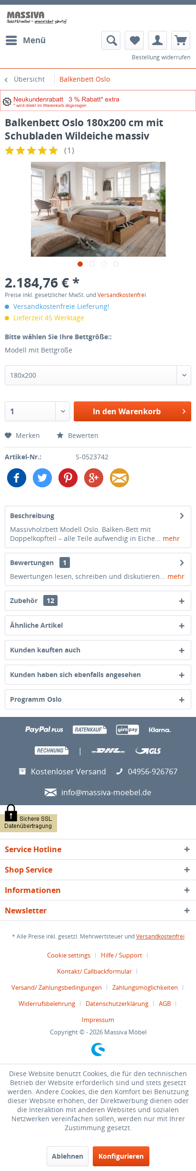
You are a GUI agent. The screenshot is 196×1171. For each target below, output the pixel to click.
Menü (34, 40)
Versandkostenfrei (122, 295)
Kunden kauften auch (45, 649)
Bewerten (82, 435)
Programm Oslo (36, 699)
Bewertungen (32, 562)
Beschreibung (32, 515)
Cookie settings (68, 955)
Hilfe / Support (121, 955)
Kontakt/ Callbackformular (94, 971)
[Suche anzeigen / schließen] (110, 40)
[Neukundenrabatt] (98, 100)
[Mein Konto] (157, 40)
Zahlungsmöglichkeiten (145, 987)
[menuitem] (25, 40)
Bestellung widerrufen (161, 57)
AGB (165, 1003)
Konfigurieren (121, 1156)
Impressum (98, 1019)
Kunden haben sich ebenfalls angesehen (75, 674)
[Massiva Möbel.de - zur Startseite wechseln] (37, 17)
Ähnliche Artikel (36, 625)
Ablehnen (67, 1156)
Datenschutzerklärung (117, 1003)
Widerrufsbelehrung (47, 1003)
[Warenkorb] (180, 40)
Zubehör (32, 600)
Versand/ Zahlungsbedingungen (56, 987)
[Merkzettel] (134, 40)
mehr (170, 538)
